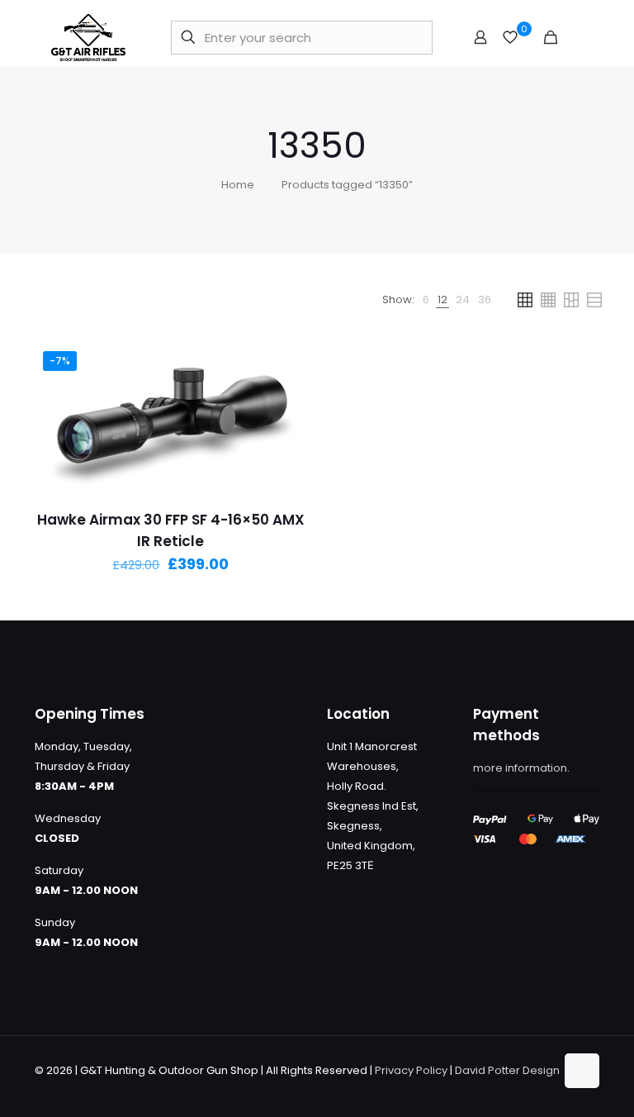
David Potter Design (507, 1070)
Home (237, 185)
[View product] (288, 397)
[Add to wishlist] (288, 433)
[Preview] (288, 468)
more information (520, 768)
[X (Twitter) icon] (507, 1089)
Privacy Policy (411, 1070)
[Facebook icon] (490, 1089)
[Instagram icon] (542, 1089)
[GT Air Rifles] (88, 37)
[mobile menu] (578, 37)
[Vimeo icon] (524, 1089)
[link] (426, 300)
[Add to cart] (288, 362)
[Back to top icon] (582, 1070)
